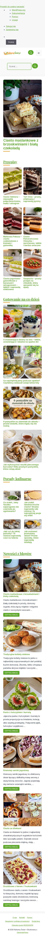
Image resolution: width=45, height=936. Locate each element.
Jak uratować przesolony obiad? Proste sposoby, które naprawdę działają (31, 536)
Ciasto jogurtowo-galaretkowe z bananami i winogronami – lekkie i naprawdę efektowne (12, 284)
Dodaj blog (36, 921)
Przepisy (10, 161)
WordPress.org (18, 10)
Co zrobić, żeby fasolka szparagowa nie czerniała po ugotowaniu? (11, 506)
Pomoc (15, 17)
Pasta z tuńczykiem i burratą (17, 712)
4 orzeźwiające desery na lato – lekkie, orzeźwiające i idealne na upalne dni (22, 340)
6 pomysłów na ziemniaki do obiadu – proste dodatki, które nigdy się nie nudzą (21, 423)
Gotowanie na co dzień (21, 299)
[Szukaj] (35, 65)
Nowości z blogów (17, 553)
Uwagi (15, 20)
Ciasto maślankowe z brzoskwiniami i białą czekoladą (20, 144)
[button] (31, 53)
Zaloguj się (11, 26)
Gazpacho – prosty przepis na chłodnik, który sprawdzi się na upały (32, 282)
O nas (15, 917)
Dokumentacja (18, 13)
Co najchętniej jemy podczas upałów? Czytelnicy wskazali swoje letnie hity (21, 381)
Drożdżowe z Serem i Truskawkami (20, 886)
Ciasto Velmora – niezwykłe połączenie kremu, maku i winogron (12, 200)
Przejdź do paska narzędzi (12, 6)
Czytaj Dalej (11, 615)
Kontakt (22, 917)
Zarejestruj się (12, 30)
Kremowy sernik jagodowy (16, 770)
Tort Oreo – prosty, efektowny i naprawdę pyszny (32, 199)
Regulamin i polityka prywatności (17, 921)
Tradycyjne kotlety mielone (16, 654)
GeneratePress (22, 932)
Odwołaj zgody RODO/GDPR (22, 925)
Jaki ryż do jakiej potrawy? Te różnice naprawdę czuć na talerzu (12, 534)
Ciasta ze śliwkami (12, 828)
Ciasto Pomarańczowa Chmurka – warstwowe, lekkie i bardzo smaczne (32, 240)
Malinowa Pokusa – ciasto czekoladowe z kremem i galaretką (12, 240)
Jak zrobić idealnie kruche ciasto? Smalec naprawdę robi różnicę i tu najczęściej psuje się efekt (32, 509)
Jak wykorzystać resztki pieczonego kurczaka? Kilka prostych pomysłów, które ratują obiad (21, 466)
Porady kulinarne (17, 478)
